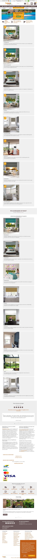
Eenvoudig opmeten (28, 532)
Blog (29, 6)
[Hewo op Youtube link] (12, 523)
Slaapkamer (4, 536)
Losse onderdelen (4, 541)
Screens (3, 535)
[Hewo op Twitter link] (10, 523)
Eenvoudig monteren (28, 533)
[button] (35, 540)
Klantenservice (33, 6)
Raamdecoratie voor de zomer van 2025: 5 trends (11, 509)
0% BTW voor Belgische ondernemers (17, 544)
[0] (34, 4)
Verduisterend (4, 534)
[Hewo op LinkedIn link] (14, 523)
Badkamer (3, 537)
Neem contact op (16, 532)
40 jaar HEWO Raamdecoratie (29, 537)
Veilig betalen (15, 538)
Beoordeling (16, 7)
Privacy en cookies (13, 557)
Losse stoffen (18, 6)
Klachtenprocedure (16, 541)
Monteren (26, 6)
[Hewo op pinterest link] (8, 523)
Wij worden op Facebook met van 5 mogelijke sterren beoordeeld (18, 410)
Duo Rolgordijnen (4, 542)
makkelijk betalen (18, 463)
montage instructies (18, 457)
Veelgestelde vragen (16, 536)
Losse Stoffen (4, 540)
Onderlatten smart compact (29, 536)
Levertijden (15, 542)
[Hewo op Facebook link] (6, 523)
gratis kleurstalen (24, 450)
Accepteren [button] (31, 555)
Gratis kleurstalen (16, 534)
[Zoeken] (25, 3)
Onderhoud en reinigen (28, 534)
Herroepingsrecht (16, 540)
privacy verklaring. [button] (24, 552)
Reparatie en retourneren (17, 545)
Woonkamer (4, 538)
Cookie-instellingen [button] (25, 555)
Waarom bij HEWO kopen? (29, 538)
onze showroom (21, 451)
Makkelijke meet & (18, 456)
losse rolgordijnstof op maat (23, 429)
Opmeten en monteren (8, 454)
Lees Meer (5, 514)
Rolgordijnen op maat (5, 428)
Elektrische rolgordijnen (12, 6)
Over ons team (16, 535)
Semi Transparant (4, 533)
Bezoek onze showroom (8, 460)
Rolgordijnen (5, 6)
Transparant (4, 532)
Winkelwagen (30, 558)
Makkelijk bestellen (16, 537)
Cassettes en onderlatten (28, 535)
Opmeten (22, 6)
